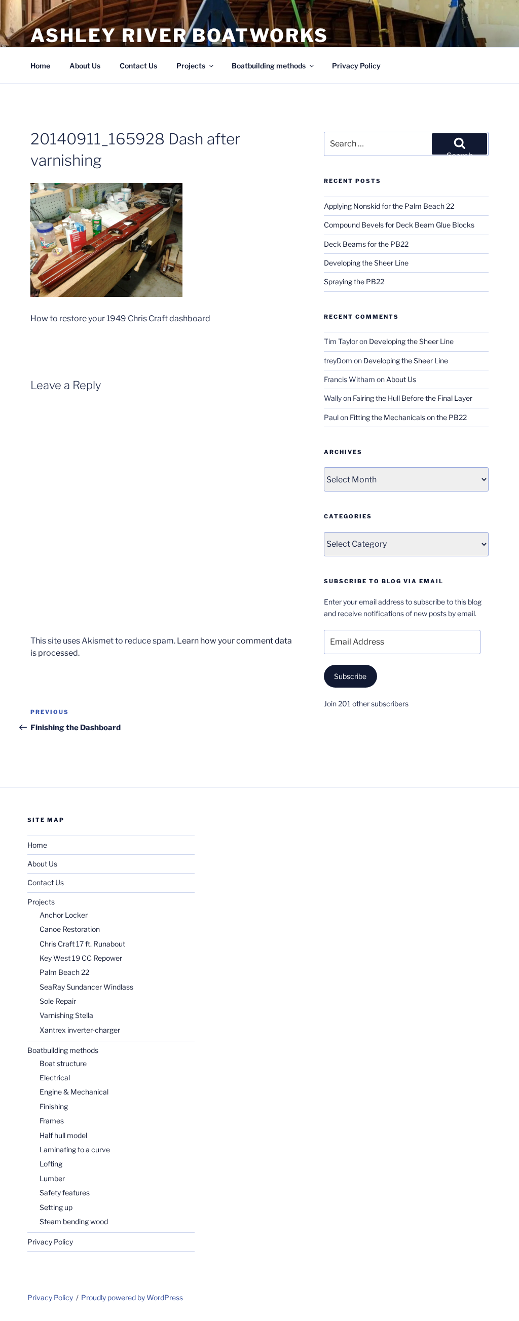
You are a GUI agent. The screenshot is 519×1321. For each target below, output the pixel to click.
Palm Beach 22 (64, 972)
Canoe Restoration (70, 929)
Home (40, 65)
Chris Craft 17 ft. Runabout (82, 943)
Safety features (65, 1192)
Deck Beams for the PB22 (366, 244)
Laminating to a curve (75, 1149)
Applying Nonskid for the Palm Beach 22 (389, 206)
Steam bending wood (74, 1221)
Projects (190, 65)
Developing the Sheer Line (366, 262)
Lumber (52, 1178)
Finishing (54, 1106)
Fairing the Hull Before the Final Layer (412, 398)
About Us (84, 65)
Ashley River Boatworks (179, 35)
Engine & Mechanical (74, 1091)
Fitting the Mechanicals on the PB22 (408, 417)
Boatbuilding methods (269, 65)
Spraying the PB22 (354, 281)
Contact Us (138, 65)
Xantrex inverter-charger (80, 1030)
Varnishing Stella (66, 1015)
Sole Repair (58, 1001)
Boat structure (63, 1063)
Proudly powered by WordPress (132, 1297)
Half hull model (63, 1135)
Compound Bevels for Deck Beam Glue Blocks (399, 224)
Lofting (51, 1163)
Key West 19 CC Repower (81, 958)
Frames (52, 1120)
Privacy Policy (356, 65)
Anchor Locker (64, 915)
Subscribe (350, 676)
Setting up (56, 1207)
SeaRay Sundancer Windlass (86, 987)
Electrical (55, 1077)
